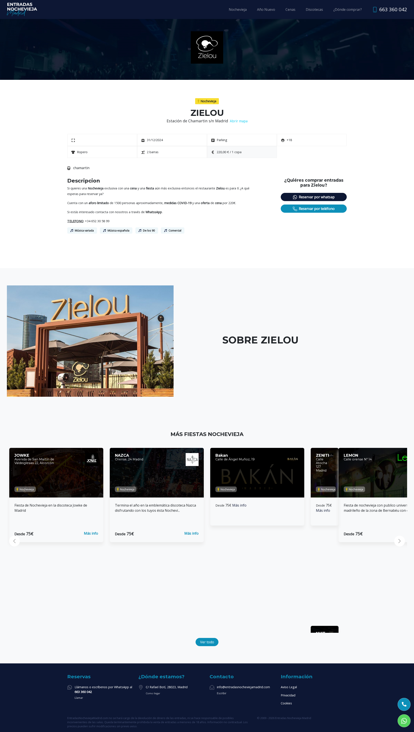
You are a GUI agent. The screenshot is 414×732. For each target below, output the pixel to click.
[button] (14, 541)
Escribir (221, 693)
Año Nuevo (266, 9)
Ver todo (207, 642)
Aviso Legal (289, 687)
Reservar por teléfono (317, 208)
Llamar (79, 698)
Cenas (290, 9)
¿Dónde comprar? (347, 9)
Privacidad (288, 695)
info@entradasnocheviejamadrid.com (243, 687)
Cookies (286, 703)
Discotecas (314, 9)
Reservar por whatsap (317, 197)
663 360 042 (393, 9)
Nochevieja (238, 9)
